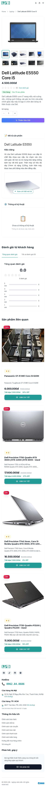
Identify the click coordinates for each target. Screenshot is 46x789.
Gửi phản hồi (24, 767)
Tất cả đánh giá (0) (29, 254)
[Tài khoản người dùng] (35, 3)
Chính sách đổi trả (8, 723)
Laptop (11, 11)
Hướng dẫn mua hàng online (12, 741)
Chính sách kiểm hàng (9, 737)
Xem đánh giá (24, 88)
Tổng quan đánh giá (9, 254)
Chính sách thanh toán (9, 733)
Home (4, 11)
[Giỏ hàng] (39, 3)
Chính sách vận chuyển (10, 726)
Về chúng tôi (6, 744)
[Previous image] (6, 32)
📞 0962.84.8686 (13, 684)
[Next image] (40, 32)
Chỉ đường (8, 696)
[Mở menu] (43, 3)
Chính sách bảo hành (9, 719)
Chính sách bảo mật (9, 730)
